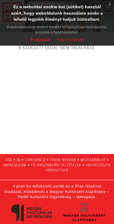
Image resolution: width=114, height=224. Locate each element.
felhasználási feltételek (56, 165)
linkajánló (35, 159)
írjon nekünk (63, 159)
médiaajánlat (93, 159)
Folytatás (40, 39)
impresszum (14, 165)
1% (18, 159)
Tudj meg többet (70, 40)
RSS (8, 159)
